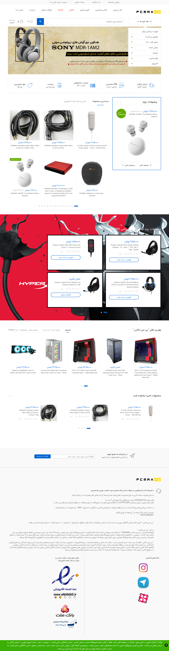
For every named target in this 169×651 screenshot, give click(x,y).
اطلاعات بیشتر (66, 294)
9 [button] (52, 206)
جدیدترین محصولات (100, 101)
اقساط (60, 10)
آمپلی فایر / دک (152, 42)
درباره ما (32, 10)
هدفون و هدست (151, 36)
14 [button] (39, 206)
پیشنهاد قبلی (144, 165)
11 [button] (47, 206)
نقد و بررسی (117, 10)
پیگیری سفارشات (113, 2)
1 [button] (76, 206)
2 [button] (101, 312)
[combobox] (85, 21)
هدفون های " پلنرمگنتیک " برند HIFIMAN (22, 330)
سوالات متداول (46, 10)
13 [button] (42, 206)
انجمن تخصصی (101, 10)
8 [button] (55, 206)
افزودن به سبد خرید (92, 203)
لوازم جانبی (153, 58)
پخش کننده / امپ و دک (51, 330)
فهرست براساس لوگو (150, 31)
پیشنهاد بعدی (130, 165)
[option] (136, 133)
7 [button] (58, 206)
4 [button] (66, 206)
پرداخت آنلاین (79, 2)
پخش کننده (153, 47)
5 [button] (63, 206)
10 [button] (50, 206)
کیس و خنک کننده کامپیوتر (75, 101)
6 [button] (61, 206)
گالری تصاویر (84, 10)
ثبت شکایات (96, 2)
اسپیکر (155, 52)
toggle (166, 645)
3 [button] (69, 206)
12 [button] (44, 206)
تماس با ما (19, 10)
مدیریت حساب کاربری (59, 2)
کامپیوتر (155, 63)
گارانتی (71, 10)
